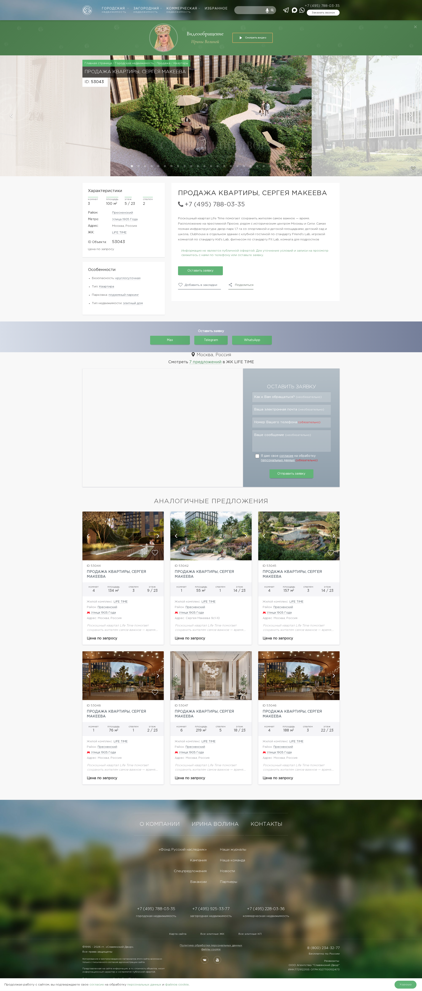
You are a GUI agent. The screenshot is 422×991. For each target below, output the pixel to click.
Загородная (146, 10)
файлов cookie (177, 984)
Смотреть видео (255, 37)
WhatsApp (252, 340)
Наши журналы (233, 849)
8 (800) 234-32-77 (323, 948)
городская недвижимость (156, 916)
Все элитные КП (250, 934)
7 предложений (205, 362)
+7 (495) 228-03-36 (266, 909)
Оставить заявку (200, 270)
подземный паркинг (124, 295)
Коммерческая (181, 10)
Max (170, 340)
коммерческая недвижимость (266, 916)
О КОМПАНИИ (160, 824)
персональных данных (278, 460)
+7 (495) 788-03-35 (322, 5)
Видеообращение (205, 34)
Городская (114, 10)
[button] (55, 115)
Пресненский (122, 212)
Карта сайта (177, 934)
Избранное (216, 8)
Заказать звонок (323, 12)
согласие (286, 456)
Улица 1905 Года (125, 219)
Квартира (106, 286)
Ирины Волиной (205, 41)
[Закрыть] (415, 27)
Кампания (198, 860)
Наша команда (232, 860)
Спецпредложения (190, 871)
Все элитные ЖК (212, 934)
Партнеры (228, 882)
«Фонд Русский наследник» (183, 849)
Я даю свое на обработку (289, 458)
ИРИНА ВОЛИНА (215, 824)
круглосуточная (127, 278)
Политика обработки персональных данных (211, 945)
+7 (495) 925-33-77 (211, 909)
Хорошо (406, 984)
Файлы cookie (211, 949)
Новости (227, 871)
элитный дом (133, 303)
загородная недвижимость (211, 916)
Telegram (211, 340)
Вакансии (198, 882)
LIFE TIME (119, 232)
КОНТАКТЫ (266, 824)
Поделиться (244, 285)
